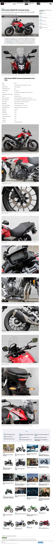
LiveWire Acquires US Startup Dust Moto (41, 437)
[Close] (52, 542)
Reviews (3, 8)
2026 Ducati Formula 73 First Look (20, 513)
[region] (26, 542)
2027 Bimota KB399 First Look (32, 467)
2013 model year (9, 41)
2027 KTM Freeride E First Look (24, 437)
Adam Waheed (4, 14)
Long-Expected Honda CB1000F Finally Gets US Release (42, 435)
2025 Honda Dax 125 (42, 513)
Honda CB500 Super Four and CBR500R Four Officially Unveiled (41, 440)
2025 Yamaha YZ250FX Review (43, 17)
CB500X (12, 39)
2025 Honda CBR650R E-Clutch (44, 528)
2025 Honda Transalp (18, 528)
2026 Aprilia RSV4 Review (42, 20)
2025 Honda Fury (29, 527)
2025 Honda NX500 (6, 528)
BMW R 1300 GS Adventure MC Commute (43, 28)
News (4, 433)
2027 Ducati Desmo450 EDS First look (9, 434)
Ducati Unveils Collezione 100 (8, 436)
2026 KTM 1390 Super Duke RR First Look (25, 439)
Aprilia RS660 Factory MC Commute (42, 13)
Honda (26, 38)
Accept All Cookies (40, 542)
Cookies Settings (4, 537)
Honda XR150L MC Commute (43, 24)
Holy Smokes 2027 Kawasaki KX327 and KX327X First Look (26, 435)
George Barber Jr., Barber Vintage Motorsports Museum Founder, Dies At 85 (44, 499)
